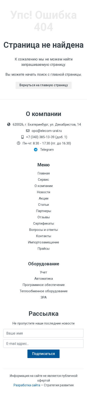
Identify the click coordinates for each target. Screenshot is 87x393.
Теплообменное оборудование (44, 291)
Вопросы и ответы (43, 230)
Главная (43, 173)
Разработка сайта (27, 385)
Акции (43, 198)
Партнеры (43, 211)
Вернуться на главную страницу (43, 85)
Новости (43, 192)
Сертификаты (43, 223)
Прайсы (43, 249)
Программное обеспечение (44, 285)
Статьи (43, 205)
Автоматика (43, 279)
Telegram (47, 150)
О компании (44, 186)
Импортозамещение (43, 242)
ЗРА (44, 297)
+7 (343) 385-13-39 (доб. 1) (46, 137)
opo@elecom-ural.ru (47, 131)
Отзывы (43, 217)
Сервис (43, 180)
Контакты (43, 236)
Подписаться (43, 354)
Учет (43, 272)
